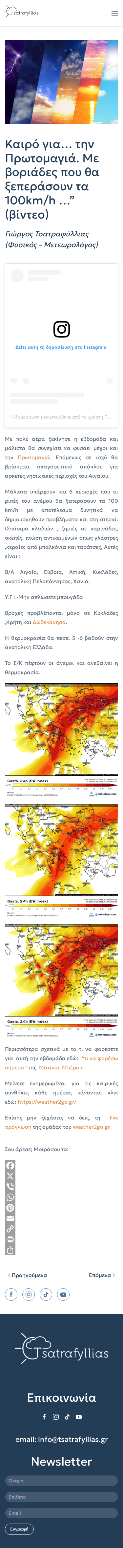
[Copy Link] (61, 1229)
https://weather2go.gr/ (47, 1101)
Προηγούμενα (29, 1275)
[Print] (61, 1239)
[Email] (61, 1218)
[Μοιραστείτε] (61, 1250)
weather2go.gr (91, 1126)
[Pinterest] (61, 1208)
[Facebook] (61, 1165)
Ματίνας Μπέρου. (61, 1067)
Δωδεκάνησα (49, 622)
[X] (61, 1176)
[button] (115, 13)
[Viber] (61, 1186)
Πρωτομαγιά (34, 457)
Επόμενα (100, 1275)
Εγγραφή (19, 1529)
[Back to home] (21, 13)
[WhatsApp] (61, 1197)
